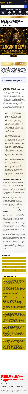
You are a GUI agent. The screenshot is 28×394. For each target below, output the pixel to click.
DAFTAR (21, 17)
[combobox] (12, 6)
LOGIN (7, 17)
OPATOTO (3, 67)
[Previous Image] (1, 41)
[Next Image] (27, 41)
